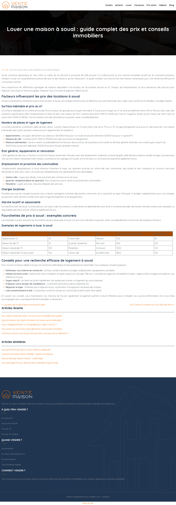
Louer (129, 5)
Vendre (109, 5)
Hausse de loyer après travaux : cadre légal (22, 358)
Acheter (119, 5)
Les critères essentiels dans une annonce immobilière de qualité (32, 316)
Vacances (139, 5)
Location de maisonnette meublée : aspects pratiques (27, 354)
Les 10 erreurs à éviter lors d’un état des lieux (151, 304)
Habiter (163, 5)
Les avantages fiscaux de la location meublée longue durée (30, 362)
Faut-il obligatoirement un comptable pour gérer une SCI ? (29, 324)
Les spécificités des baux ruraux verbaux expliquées (26, 349)
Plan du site (88, 503)
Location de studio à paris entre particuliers (24, 304)
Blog (171, 5)
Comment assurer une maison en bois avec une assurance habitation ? (35, 333)
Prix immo (152, 5)
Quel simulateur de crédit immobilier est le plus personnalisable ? (32, 320)
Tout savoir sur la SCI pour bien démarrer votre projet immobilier (32, 329)
